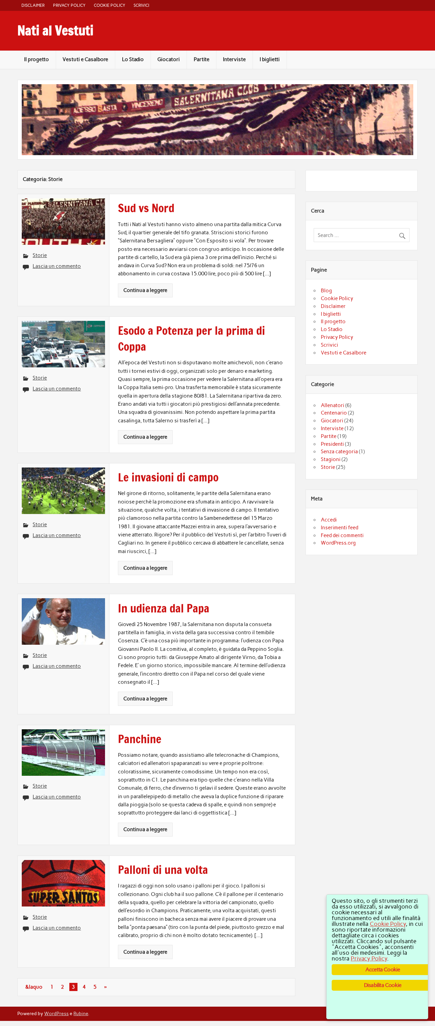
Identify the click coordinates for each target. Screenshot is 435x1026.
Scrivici (141, 5)
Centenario (334, 413)
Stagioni (331, 459)
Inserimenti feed (339, 528)
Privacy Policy (69, 5)
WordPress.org (338, 543)
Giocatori (168, 59)
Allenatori (332, 405)
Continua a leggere (145, 290)
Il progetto (36, 59)
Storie (40, 255)
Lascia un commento (57, 266)
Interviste (234, 59)
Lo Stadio (133, 59)
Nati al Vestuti (55, 30)
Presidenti (332, 444)
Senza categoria (339, 451)
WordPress (56, 1013)
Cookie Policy (109, 5)
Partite (201, 59)
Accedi (329, 520)
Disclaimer (33, 5)
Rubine (80, 1013)
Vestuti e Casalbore (85, 59)
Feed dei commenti (342, 535)
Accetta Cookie (382, 969)
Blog (326, 291)
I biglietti (270, 59)
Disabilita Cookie (382, 985)
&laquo (33, 987)
